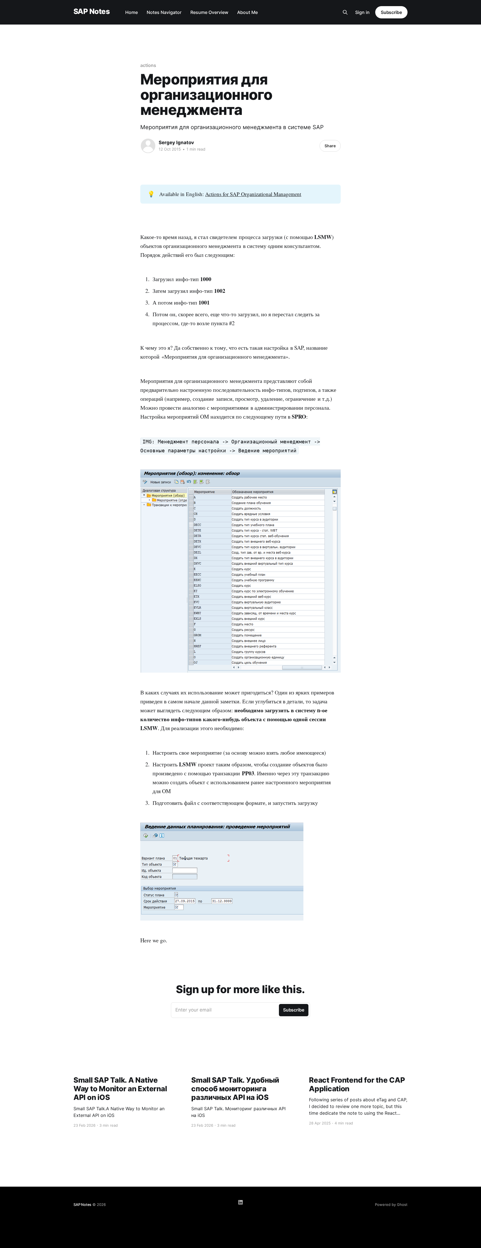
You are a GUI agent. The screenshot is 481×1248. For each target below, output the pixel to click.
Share (330, 145)
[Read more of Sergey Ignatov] (148, 146)
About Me (247, 12)
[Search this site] (345, 12)
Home (131, 12)
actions (148, 65)
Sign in (362, 12)
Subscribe (391, 12)
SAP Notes (91, 12)
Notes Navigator (164, 12)
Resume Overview (209, 12)
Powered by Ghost (391, 1204)
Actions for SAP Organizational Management (253, 193)
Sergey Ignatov (176, 142)
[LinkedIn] (240, 1202)
